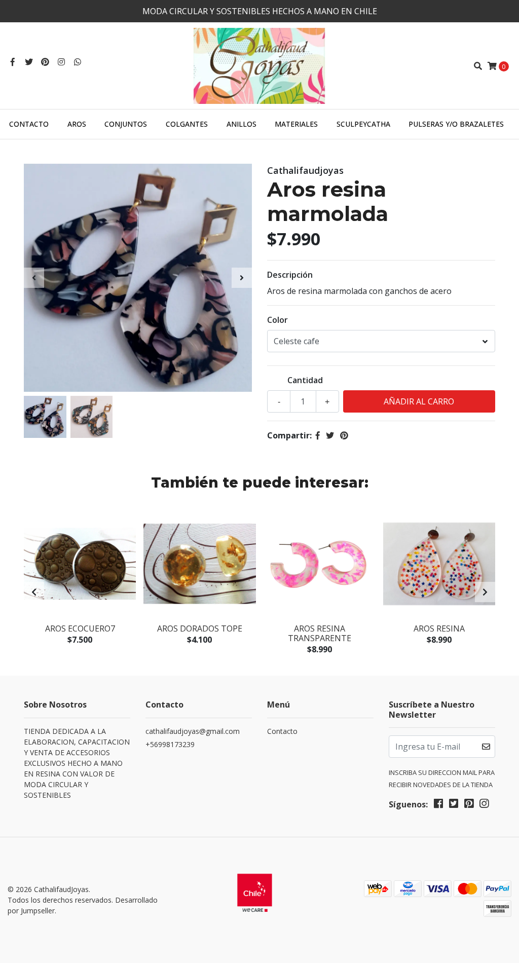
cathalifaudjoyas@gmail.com (192, 731)
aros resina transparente (319, 633)
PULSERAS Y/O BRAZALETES (456, 124)
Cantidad (305, 380)
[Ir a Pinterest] (45, 61)
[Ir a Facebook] (13, 61)
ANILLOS (241, 124)
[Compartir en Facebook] (318, 435)
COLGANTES (187, 124)
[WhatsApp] (77, 61)
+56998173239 (170, 744)
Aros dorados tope (199, 628)
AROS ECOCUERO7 (80, 628)
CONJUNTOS (125, 124)
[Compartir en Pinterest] (344, 435)
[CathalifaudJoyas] (259, 64)
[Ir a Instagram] (61, 61)
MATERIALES (296, 124)
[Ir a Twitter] (29, 61)
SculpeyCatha (363, 124)
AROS (76, 124)
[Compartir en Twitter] (330, 435)
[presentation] (34, 278)
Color (277, 319)
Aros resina (439, 628)
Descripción (290, 274)
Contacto (29, 124)
